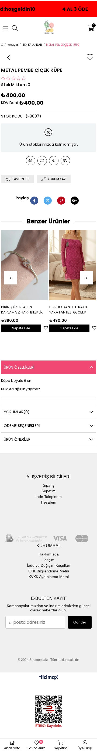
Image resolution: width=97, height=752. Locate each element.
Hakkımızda (49, 554)
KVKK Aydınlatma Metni (49, 577)
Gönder (79, 622)
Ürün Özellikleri (19, 367)
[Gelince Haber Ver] (65, 160)
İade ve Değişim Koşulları (48, 565)
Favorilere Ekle (46, 328)
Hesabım (48, 502)
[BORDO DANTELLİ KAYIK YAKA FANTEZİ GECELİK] (72, 265)
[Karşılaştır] (42, 160)
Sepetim (48, 491)
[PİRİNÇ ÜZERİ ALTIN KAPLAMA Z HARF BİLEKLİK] (24, 265)
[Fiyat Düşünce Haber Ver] (53, 160)
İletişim (48, 560)
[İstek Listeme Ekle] (30, 160)
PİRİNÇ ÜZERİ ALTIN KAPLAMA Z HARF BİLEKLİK (22, 309)
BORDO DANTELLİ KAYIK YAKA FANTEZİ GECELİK (68, 309)
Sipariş (48, 485)
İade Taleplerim (49, 496)
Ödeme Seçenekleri (22, 425)
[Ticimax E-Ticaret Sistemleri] (48, 678)
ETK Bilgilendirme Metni (48, 571)
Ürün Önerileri (17, 439)
